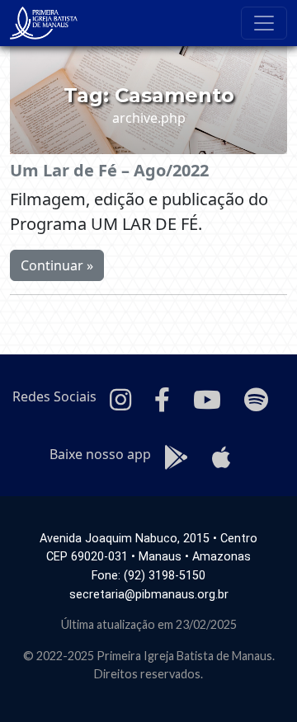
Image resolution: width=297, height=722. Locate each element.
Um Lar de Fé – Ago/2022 (109, 170)
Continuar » (57, 265)
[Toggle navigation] (264, 23)
